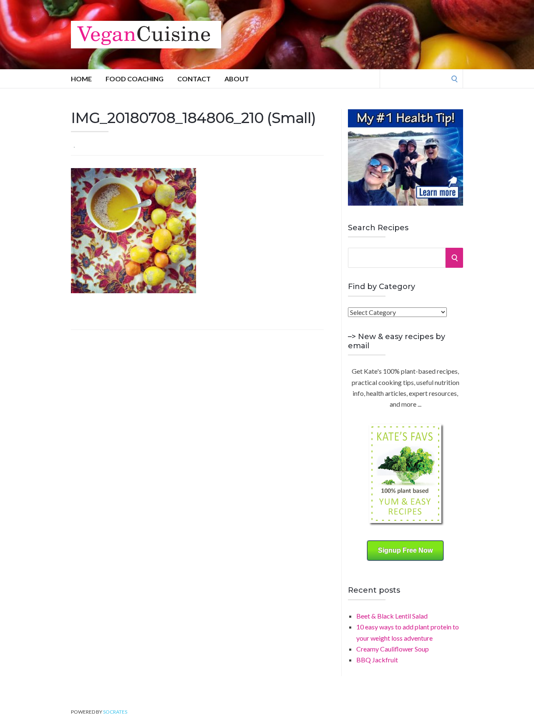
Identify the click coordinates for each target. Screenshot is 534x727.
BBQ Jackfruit (377, 660)
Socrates (115, 712)
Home (81, 79)
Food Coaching (135, 79)
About (236, 79)
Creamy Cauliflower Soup (392, 649)
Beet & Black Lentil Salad (392, 616)
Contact (194, 79)
